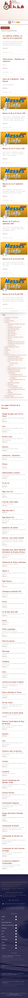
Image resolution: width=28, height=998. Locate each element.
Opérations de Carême (13, 382)
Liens (6, 351)
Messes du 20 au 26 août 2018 (13, 259)
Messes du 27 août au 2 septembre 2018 (11, 222)
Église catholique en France (12, 347)
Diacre (9, 366)
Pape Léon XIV (11, 335)
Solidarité (10, 392)
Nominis (7, 353)
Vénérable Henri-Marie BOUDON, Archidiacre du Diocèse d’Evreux (14, 551)
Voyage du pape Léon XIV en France (14, 397)
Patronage (10, 384)
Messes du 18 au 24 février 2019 (14, 113)
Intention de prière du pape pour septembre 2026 (13, 966)
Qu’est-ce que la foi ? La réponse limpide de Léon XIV (13, 982)
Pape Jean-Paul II (12, 333)
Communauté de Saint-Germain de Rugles (12, 884)
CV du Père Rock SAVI (16, 387)
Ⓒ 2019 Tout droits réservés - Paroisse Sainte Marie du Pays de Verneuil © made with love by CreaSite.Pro (14, 994)
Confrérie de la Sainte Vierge (15, 360)
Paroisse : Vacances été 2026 (9, 30)
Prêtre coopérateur (12, 386)
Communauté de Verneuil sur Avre (10, 886)
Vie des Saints (11, 345)
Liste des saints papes (13, 329)
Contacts (7, 319)
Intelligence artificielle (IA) (14, 327)
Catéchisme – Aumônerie (11, 317)
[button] (13, 22)
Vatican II (10, 340)
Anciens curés (14, 363)
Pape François (11, 332)
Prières (9, 338)
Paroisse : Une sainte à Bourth (15, 337)
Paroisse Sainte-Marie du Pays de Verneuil (16, 355)
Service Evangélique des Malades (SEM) (11, 781)
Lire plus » (5, 48)
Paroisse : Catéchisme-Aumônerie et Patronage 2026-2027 (11, 956)
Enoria (6, 348)
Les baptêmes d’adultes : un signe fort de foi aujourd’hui (12, 37)
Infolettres (7, 350)
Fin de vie (10, 325)
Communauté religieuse (14, 356)
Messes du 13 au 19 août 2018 (13, 294)
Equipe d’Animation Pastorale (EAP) (17, 368)
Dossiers (7, 322)
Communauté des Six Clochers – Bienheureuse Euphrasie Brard (13, 889)
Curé (9, 361)
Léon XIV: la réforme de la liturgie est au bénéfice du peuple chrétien (13, 974)
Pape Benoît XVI (12, 330)
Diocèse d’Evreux (9, 320)
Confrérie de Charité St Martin (15, 358)
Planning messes (9, 395)
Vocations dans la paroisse (14, 394)
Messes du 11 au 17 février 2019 (13, 148)
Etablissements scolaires (14, 369)
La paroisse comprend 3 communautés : (10, 862)
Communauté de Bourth (16, 374)
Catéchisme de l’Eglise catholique (16, 324)
